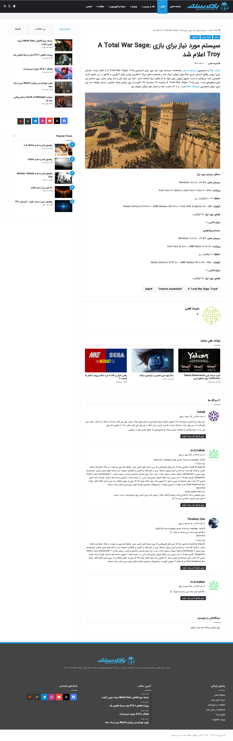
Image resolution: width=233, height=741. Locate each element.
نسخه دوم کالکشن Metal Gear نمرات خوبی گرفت (34, 42)
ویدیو (134, 6)
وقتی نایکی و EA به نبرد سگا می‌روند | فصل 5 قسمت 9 (106, 377)
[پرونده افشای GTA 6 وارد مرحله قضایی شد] (63, 59)
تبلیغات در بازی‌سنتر (216, 704)
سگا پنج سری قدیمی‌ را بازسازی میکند (156, 375)
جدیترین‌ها (64, 29)
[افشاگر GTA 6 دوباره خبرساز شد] (63, 73)
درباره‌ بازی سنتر (218, 700)
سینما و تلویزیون (118, 6)
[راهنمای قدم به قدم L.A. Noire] (63, 150)
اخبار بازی (206, 37)
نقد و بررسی (149, 6)
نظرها (18, 29)
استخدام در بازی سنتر (215, 709)
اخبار (163, 6)
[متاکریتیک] (28, 121)
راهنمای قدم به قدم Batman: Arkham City (34, 175)
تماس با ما (220, 714)
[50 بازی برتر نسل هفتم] (63, 192)
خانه (216, 30)
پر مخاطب (40, 29)
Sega (148, 289)
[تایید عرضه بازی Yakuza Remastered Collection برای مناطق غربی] (199, 360)
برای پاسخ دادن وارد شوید (193, 436)
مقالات (101, 6)
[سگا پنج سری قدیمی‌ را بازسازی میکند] (152, 360)
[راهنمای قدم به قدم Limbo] (63, 164)
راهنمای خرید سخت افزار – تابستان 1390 (33, 201)
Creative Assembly (169, 289)
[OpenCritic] (20, 121)
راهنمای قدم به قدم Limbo (40, 159)
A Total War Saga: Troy (202, 289)
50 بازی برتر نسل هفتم (41, 187)
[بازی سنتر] (208, 6)
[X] (197, 314)
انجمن (89, 6)
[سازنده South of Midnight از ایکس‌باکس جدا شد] (63, 102)
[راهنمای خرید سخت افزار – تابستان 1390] (63, 206)
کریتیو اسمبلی (189, 70)
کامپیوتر (195, 37)
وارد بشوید (195, 627)
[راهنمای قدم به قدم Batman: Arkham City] (63, 178)
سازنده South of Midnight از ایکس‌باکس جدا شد (32, 98)
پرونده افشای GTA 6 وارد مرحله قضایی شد (32, 55)
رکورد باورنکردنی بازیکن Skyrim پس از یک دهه (32, 84)
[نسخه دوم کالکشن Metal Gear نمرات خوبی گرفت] (63, 45)
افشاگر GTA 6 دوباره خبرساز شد (37, 69)
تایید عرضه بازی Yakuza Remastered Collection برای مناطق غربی (202, 377)
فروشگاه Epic (193, 87)
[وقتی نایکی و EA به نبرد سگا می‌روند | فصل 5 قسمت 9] (106, 360)
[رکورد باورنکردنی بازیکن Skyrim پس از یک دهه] (63, 87)
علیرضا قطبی (213, 63)
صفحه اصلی (175, 6)
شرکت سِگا (215, 70)
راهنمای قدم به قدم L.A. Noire (38, 145)
